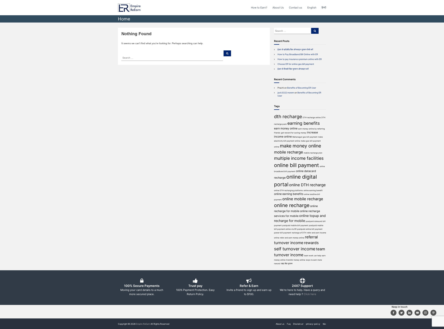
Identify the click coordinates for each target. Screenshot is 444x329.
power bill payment (282, 233)
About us (280, 324)
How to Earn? (259, 7)
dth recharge (288, 116)
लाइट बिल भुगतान (286, 263)
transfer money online (295, 260)
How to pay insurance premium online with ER (300, 59)
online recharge (291, 205)
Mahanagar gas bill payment (304, 137)
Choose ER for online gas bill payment (296, 64)
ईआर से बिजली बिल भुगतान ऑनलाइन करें (293, 69)
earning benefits (303, 123)
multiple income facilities (299, 158)
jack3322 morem (286, 92)
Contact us (295, 7)
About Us (278, 7)
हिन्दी (324, 7)
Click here (310, 294)
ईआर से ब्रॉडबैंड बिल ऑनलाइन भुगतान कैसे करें (295, 49)
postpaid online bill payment (309, 229)
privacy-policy (313, 324)
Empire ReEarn (143, 324)
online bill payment (296, 165)
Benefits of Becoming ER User (301, 87)
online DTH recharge (307, 185)
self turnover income (294, 248)
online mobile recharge (302, 199)
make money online (300, 145)
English (311, 7)
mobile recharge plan (313, 153)
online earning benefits (288, 194)
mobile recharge (288, 152)
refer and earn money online (292, 238)
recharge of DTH (299, 233)
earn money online (285, 128)
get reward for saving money (293, 133)
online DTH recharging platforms (288, 190)
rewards (311, 242)
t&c (324, 324)
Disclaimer (298, 324)
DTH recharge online (312, 117)
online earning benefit (313, 190)
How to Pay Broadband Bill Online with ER (298, 54)
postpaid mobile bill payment (295, 225)
